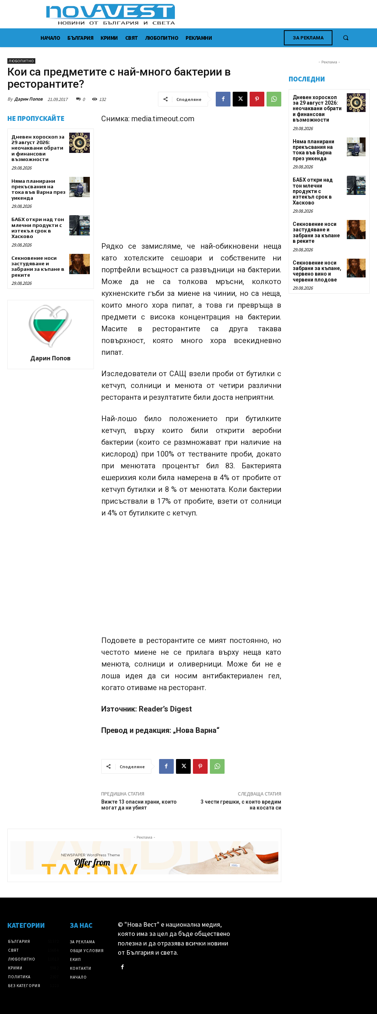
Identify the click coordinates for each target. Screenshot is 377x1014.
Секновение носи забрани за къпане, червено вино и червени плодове (317, 271)
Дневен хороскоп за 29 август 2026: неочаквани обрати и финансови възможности (37, 148)
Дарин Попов (28, 99)
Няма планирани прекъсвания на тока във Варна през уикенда (38, 189)
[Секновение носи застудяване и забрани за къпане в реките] (79, 264)
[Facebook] (223, 99)
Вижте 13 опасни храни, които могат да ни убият (139, 805)
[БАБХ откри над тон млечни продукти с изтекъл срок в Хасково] (79, 225)
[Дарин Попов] (50, 326)
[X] (240, 99)
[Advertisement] (191, 185)
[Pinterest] (257, 99)
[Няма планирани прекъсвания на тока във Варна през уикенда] (79, 187)
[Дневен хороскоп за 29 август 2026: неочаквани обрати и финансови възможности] (79, 143)
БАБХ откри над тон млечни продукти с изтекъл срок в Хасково (37, 227)
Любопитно (21, 61)
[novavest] (208, 14)
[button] (346, 37)
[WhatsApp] (274, 99)
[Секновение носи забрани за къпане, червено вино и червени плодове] (356, 268)
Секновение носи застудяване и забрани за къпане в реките (37, 266)
